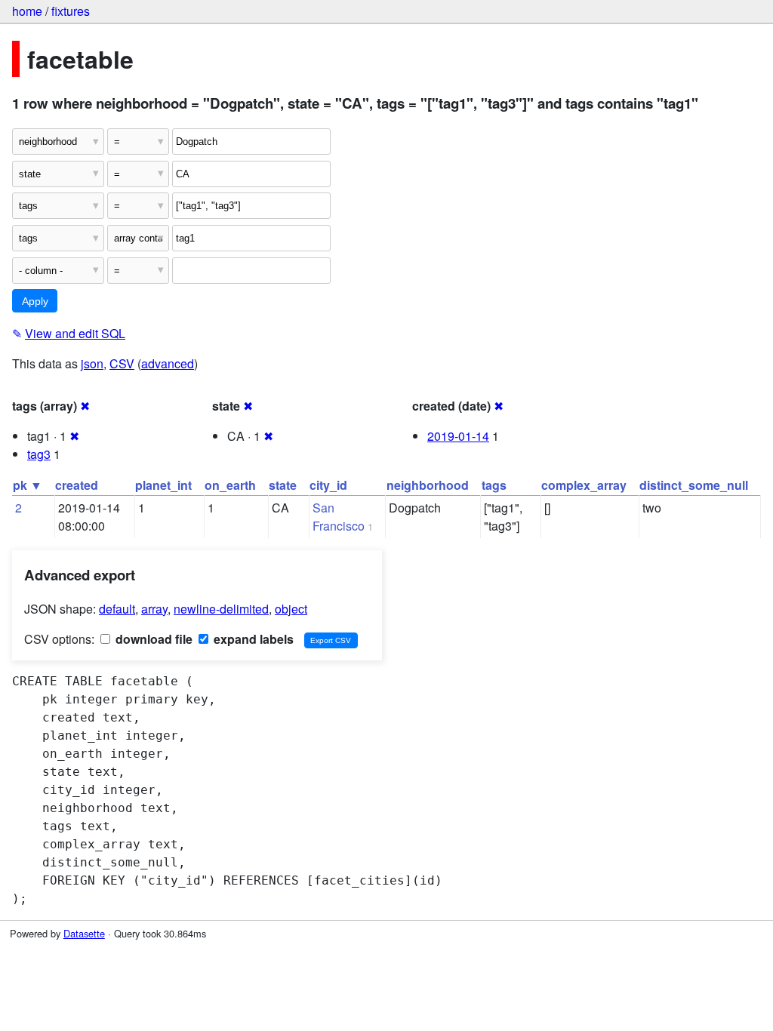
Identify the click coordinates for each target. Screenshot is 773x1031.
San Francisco (339, 516)
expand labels (252, 639)
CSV (121, 363)
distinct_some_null (693, 485)
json (92, 363)
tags (494, 485)
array (154, 608)
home (27, 11)
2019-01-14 (458, 436)
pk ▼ (27, 485)
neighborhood (427, 485)
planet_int (163, 485)
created (76, 485)
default (117, 608)
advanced (167, 363)
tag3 (39, 454)
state (283, 485)
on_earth (230, 485)
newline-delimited (221, 608)
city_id (328, 485)
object (291, 608)
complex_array (584, 485)
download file (152, 639)
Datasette (84, 933)
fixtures (70, 11)
